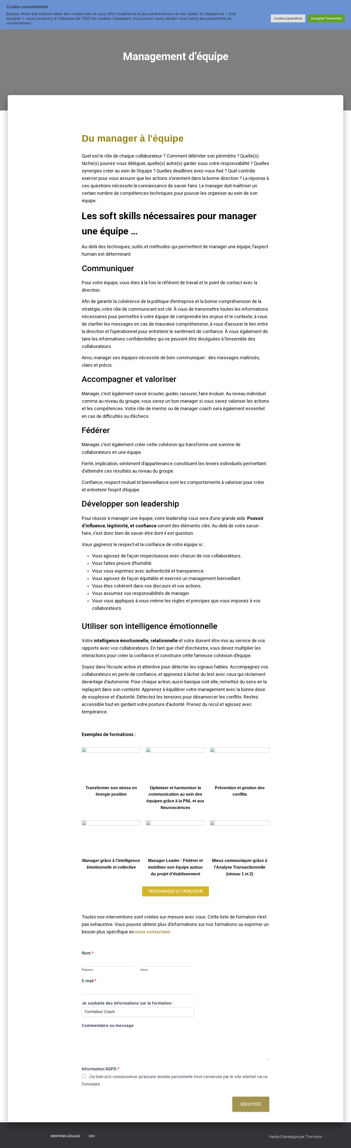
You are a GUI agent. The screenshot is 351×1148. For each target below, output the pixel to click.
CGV (92, 1136)
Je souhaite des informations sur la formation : (127, 1003)
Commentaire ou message (108, 1025)
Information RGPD (100, 1069)
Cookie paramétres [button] (288, 18)
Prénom (87, 970)
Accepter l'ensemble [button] (326, 18)
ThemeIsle (313, 1137)
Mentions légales (65, 1136)
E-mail (89, 980)
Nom (88, 953)
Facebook (33, 1136)
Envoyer (251, 1104)
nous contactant (152, 931)
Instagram (42, 1136)
